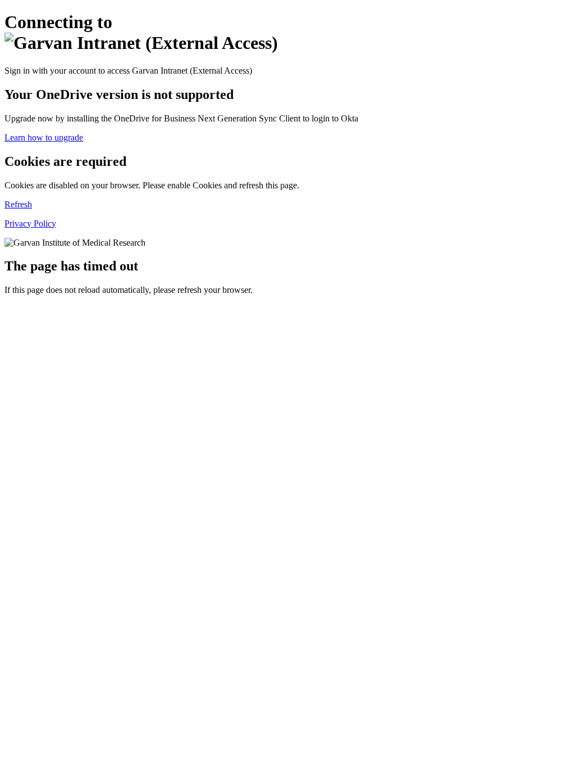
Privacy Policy (30, 223)
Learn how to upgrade (43, 137)
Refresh (18, 204)
